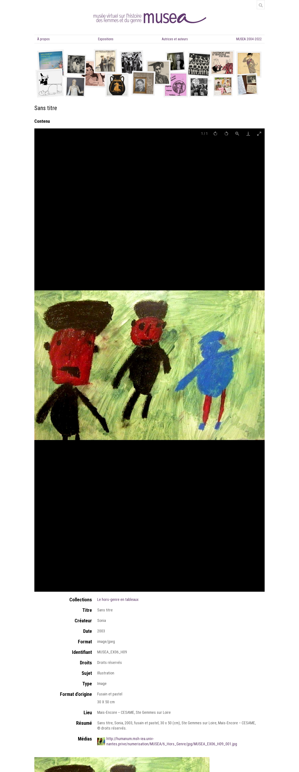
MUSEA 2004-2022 (249, 39)
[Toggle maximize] (259, 133)
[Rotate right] (215, 133)
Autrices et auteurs (175, 39)
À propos (43, 39)
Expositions (105, 39)
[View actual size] (237, 133)
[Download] (248, 133)
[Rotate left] (226, 133)
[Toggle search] (261, 5)
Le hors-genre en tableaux (118, 599)
